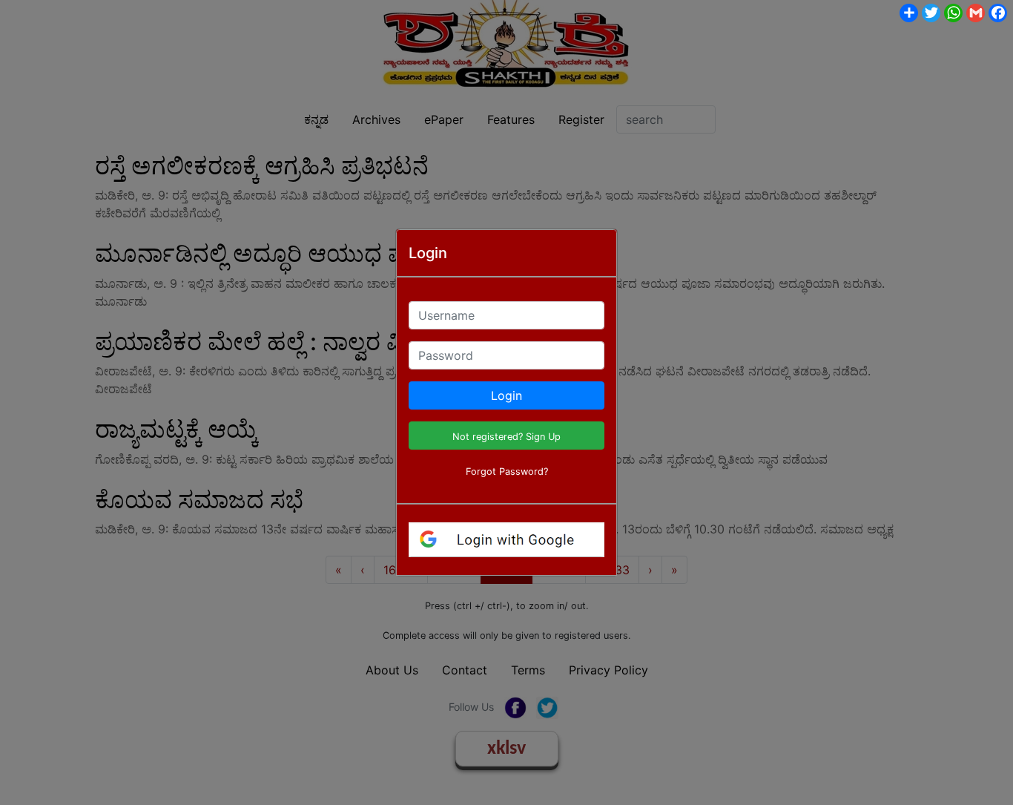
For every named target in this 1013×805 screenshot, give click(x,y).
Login (506, 395)
